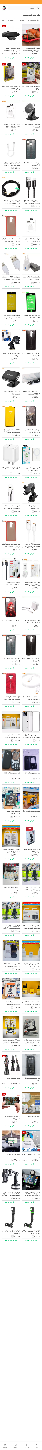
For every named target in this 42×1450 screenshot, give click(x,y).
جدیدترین (33, 20)
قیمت (12, 20)
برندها (22, 20)
